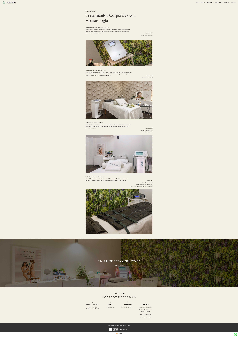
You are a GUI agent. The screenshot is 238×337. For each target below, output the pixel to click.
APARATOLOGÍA (218, 2)
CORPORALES (209, 2)
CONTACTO (233, 2)
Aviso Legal (110, 325)
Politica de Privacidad (117, 325)
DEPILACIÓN (226, 2)
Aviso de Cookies (126, 325)
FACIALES (203, 2)
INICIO (197, 2)
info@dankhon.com (110, 307)
